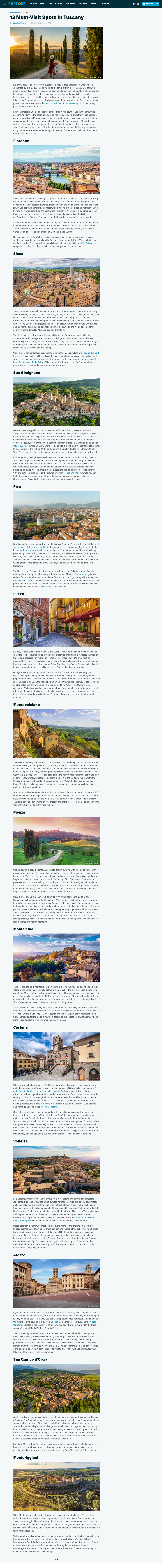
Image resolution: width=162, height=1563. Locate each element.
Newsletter (152, 4)
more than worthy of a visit (29, 550)
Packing (83, 4)
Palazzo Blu (48, 586)
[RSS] (138, 4)
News (93, 4)
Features (104, 4)
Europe (25, 12)
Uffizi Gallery (86, 243)
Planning (71, 4)
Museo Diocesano (48, 1106)
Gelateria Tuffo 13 (26, 580)
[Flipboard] (134, 4)
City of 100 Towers (21, 445)
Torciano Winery (73, 472)
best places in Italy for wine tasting (61, 103)
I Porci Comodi (80, 574)
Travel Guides (55, 4)
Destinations (37, 4)
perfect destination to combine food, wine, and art (36, 1091)
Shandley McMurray (20, 23)
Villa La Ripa (52, 1321)
